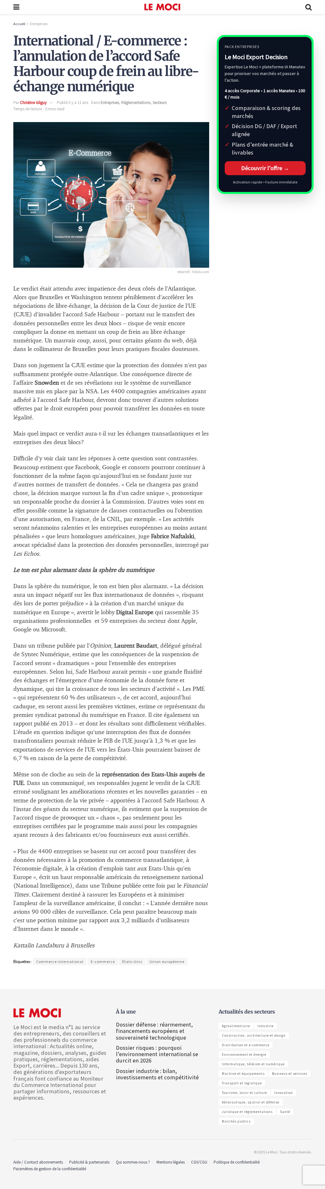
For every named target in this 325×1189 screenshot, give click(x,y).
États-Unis (132, 961)
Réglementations (135, 102)
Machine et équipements (243, 1073)
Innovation (283, 1092)
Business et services (289, 1073)
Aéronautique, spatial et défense (250, 1102)
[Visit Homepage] (162, 6)
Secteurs (160, 102)
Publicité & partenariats (89, 1162)
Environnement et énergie (244, 1054)
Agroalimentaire (236, 1026)
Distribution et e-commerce (245, 1045)
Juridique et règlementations (247, 1112)
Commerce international (59, 961)
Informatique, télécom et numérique (253, 1064)
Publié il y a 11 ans (72, 102)
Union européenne (166, 961)
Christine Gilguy (33, 102)
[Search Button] (308, 7)
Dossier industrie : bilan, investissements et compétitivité (157, 1074)
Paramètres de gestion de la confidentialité (49, 1169)
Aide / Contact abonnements (38, 1162)
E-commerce (103, 961)
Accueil (19, 23)
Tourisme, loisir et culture (244, 1092)
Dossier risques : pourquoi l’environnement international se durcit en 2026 (157, 1054)
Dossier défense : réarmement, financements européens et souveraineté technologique (154, 1031)
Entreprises (39, 23)
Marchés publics (236, 1121)
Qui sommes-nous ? (133, 1162)
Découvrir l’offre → (265, 168)
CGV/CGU (199, 1162)
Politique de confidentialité (237, 1162)
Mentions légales (170, 1162)
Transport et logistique (242, 1083)
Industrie (265, 1026)
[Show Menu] (16, 7)
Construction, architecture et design (254, 1035)
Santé (285, 1112)
